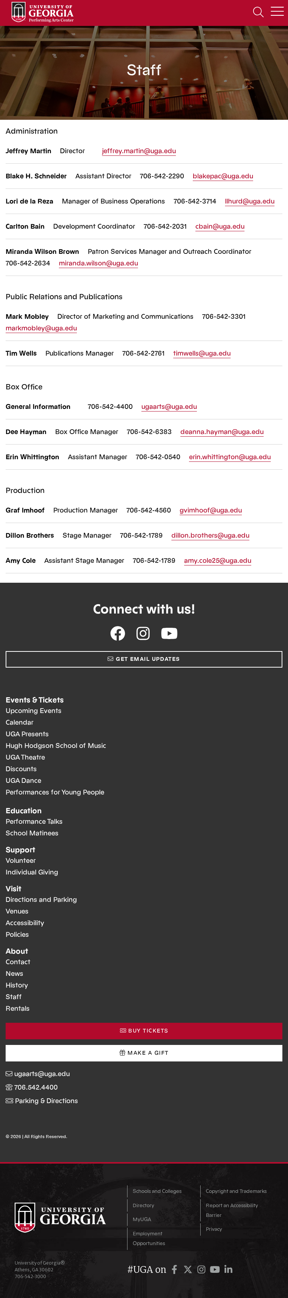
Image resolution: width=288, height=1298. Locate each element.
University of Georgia (65, 1218)
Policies (17, 934)
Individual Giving (32, 872)
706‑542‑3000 (30, 1276)
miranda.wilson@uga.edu (98, 263)
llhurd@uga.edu (249, 201)
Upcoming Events (34, 710)
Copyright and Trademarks (236, 1191)
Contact (18, 961)
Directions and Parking (41, 899)
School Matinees (32, 833)
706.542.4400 (36, 1087)
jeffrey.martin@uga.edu (139, 150)
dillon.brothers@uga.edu (210, 535)
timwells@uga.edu (202, 353)
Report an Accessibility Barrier (232, 1210)
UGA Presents (27, 734)
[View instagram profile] (143, 634)
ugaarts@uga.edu (169, 406)
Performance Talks (34, 821)
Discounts (21, 768)
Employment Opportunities (149, 1238)
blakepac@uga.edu (223, 176)
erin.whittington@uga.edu (230, 456)
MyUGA (142, 1219)
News (14, 973)
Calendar (19, 722)
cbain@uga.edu (219, 226)
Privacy (214, 1229)
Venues (17, 911)
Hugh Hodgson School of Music (56, 745)
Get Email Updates (147, 659)
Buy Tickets (147, 1030)
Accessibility (25, 922)
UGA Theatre (25, 757)
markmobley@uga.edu (41, 328)
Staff (14, 996)
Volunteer (21, 860)
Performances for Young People (55, 792)
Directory (143, 1205)
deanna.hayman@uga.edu (222, 431)
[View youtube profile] (169, 634)
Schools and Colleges (157, 1191)
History (17, 985)
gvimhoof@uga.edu (211, 510)
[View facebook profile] (117, 634)
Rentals (18, 1008)
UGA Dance (23, 780)
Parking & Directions (46, 1100)
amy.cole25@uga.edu (217, 560)
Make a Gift (147, 1053)
